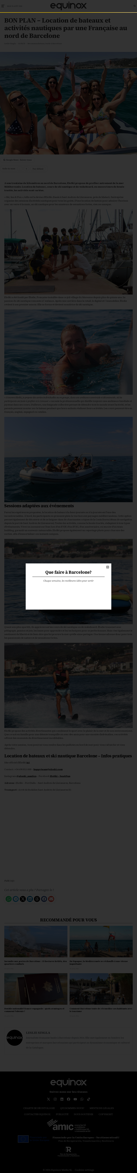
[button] (108, 567)
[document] (68, 586)
